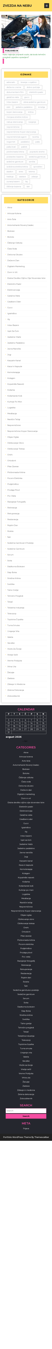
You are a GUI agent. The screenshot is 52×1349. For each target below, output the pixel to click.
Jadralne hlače (14, 337)
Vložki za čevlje (14, 649)
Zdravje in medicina (16, 684)
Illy (8, 319)
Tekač (10, 602)
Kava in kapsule (14, 366)
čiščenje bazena (14, 186)
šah (28, 186)
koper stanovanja (14, 112)
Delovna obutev (15, 254)
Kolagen (11, 378)
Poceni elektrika (14, 478)
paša (37, 142)
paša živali (11, 147)
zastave (22, 176)
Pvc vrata (11, 496)
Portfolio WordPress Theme (17, 1137)
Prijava (26, 1128)
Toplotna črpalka (15, 619)
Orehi (9, 455)
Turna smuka (13, 625)
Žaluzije (10, 672)
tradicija (10, 176)
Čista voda (12, 249)
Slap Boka (12, 572)
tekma (32, 171)
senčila (32, 161)
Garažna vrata (13, 296)
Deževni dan (13, 260)
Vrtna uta (11, 666)
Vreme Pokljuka (14, 660)
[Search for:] (26, 1110)
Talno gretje (13, 590)
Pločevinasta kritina (16, 472)
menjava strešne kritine (17, 117)
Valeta (10, 637)
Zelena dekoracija (15, 690)
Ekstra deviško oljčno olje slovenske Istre (26, 278)
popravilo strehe (37, 152)
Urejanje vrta (13, 631)
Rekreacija (12, 507)
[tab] (46, 5)
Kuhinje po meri (14, 402)
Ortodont (11, 460)
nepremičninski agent (16, 137)
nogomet (11, 142)
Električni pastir (14, 284)
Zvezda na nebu (17, 5)
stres (21, 171)
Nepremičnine (14, 425)
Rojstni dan (12, 525)
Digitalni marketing (16, 266)
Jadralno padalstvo (16, 343)
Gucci (9, 307)
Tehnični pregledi (15, 596)
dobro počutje (33, 87)
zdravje (34, 176)
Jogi (9, 354)
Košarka (11, 390)
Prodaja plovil (13, 490)
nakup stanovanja (15, 122)
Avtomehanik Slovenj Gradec (20, 225)
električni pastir (36, 92)
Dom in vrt (12, 272)
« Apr (25, 741)
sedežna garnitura (37, 157)
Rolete (10, 531)
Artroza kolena (14, 213)
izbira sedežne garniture (34, 102)
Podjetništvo (13, 484)
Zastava (10, 678)
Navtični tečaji (13, 419)
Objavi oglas (13, 437)
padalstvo (25, 142)
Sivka (9, 560)
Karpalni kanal (14, 360)
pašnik (24, 147)
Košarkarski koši (14, 396)
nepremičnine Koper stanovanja (21, 132)
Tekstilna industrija (15, 608)
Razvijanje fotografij (16, 502)
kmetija (41, 107)
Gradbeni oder (14, 301)
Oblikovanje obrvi (15, 443)
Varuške (11, 643)
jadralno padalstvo (24, 107)
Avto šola (11, 219)
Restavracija (12, 519)
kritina (30, 112)
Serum (10, 555)
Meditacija (12, 413)
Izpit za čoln (13, 331)
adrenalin (11, 82)
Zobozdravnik (13, 696)
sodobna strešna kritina (17, 167)
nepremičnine (13, 127)
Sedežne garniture (16, 549)
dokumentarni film (15, 92)
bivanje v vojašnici (29, 82)
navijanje (32, 122)
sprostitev (37, 167)
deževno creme (14, 87)
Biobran (11, 231)
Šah (9, 537)
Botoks (10, 237)
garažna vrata (13, 97)
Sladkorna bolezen (16, 566)
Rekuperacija (13, 513)
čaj (26, 181)
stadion (10, 171)
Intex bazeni (12, 102)
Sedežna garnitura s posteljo (20, 543)
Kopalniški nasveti (15, 384)
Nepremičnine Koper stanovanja (22, 431)
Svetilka (10, 584)
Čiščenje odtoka (14, 243)
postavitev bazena (15, 157)
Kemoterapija (13, 372)
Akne (9, 207)
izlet (8, 107)
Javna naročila (14, 349)
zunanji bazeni (13, 181)
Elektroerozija (13, 290)
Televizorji (11, 613)
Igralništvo (12, 313)
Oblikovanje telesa (16, 449)
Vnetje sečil (12, 655)
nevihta (35, 137)
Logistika (11, 407)
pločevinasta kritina (15, 152)
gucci (26, 97)
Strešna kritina (14, 578)
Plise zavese (13, 466)
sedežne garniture (15, 161)
